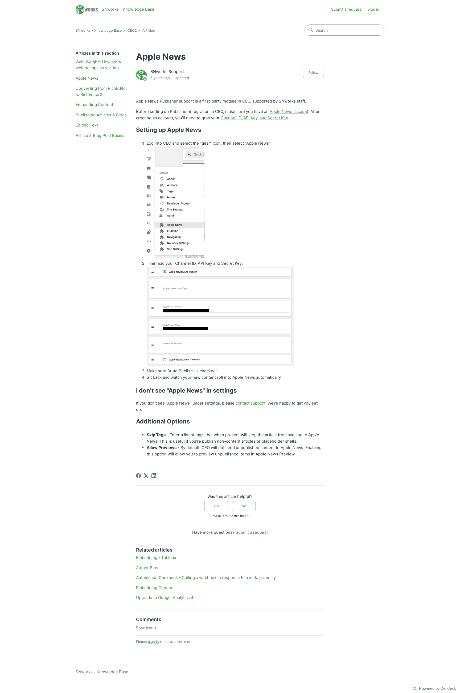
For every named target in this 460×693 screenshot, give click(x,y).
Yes (216, 506)
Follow (313, 73)
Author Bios (147, 567)
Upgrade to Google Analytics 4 (165, 597)
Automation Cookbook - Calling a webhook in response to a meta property (206, 577)
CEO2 (132, 30)
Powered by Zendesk (437, 688)
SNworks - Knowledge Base (99, 30)
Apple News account (289, 111)
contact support (250, 403)
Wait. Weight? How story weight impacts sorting (98, 65)
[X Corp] (146, 475)
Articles (148, 30)
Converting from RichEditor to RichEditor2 (101, 91)
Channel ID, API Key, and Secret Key (254, 117)
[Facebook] (138, 475)
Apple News (87, 78)
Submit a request (346, 9)
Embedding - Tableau (156, 557)
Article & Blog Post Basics (100, 135)
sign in (153, 641)
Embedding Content (94, 104)
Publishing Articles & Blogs (101, 114)
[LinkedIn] (153, 475)
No (244, 506)
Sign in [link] (373, 9)
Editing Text (87, 125)
